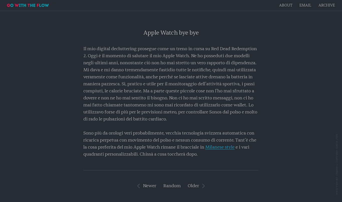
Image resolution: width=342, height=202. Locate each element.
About (285, 5)
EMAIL (305, 5)
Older (193, 186)
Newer (149, 186)
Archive (326, 5)
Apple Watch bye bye (171, 32)
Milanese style (220, 147)
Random (172, 186)
